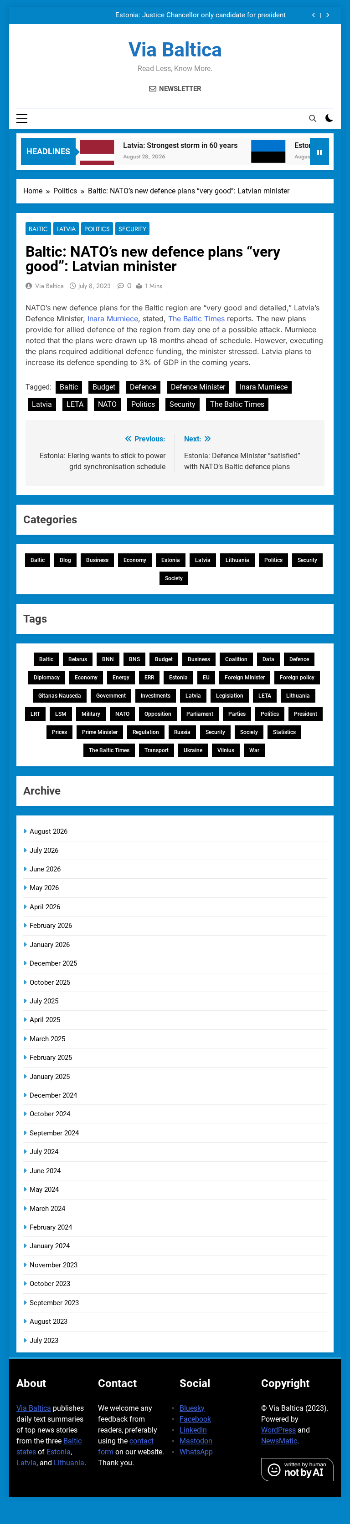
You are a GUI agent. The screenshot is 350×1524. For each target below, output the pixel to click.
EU (206, 677)
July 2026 (44, 850)
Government (111, 696)
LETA (75, 404)
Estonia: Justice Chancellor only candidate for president (200, 15)
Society (174, 578)
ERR (149, 677)
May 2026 (44, 888)
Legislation (229, 696)
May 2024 (44, 1189)
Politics (97, 228)
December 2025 (53, 963)
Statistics (284, 732)
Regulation (146, 732)
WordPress (278, 1430)
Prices (59, 732)
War (254, 750)
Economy (135, 560)
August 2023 (48, 1321)
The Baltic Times (196, 318)
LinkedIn (193, 1430)
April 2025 (45, 1020)
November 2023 (53, 1265)
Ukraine (193, 750)
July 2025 (44, 1001)
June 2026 (45, 869)
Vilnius (225, 750)
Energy (121, 677)
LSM (61, 714)
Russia (182, 732)
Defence (143, 387)
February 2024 (51, 1227)
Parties (237, 714)
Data (268, 659)
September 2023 (54, 1303)
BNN (108, 659)
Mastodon (196, 1441)
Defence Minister (198, 387)
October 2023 (50, 1284)
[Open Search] (312, 118)
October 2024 (50, 1114)
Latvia (66, 228)
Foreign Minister (245, 677)
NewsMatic (279, 1441)
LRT (35, 714)
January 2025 (50, 1077)
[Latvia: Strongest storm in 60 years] (87, 157)
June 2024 (45, 1171)
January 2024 (50, 1246)
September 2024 (54, 1133)
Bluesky (192, 1408)
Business (97, 560)
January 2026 (50, 945)
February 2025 (51, 1057)
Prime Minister (100, 732)
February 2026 (51, 925)
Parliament (199, 714)
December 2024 (53, 1095)
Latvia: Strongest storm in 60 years (170, 145)
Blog (65, 560)
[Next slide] (327, 15)
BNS (134, 659)
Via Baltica (175, 49)
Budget (104, 387)
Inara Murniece (113, 318)
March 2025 (47, 1039)
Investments (155, 696)
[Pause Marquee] (319, 151)
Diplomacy (47, 677)
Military (91, 714)
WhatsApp (196, 1452)
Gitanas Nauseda (59, 696)
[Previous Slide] (314, 15)
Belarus (77, 659)
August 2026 (48, 831)
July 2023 (44, 1341)
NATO (107, 404)
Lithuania (237, 560)
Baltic (38, 228)
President (305, 714)
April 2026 (45, 907)
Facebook (195, 1419)
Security (132, 228)
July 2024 (44, 1152)
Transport (156, 750)
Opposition (157, 714)
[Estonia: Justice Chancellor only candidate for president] (259, 157)
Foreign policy (297, 677)
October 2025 (50, 982)
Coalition (236, 659)
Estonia (170, 560)
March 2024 (47, 1209)
